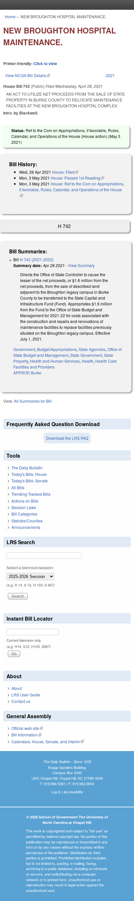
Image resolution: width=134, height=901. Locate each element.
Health (87, 361)
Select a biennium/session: (30, 567)
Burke (36, 372)
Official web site (27, 728)
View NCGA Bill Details (27, 75)
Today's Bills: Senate (29, 480)
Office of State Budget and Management (67, 352)
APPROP (21, 372)
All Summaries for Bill (33, 401)
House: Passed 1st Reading (77, 178)
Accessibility (73, 791)
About (16, 688)
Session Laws (23, 507)
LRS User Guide (25, 694)
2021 (110, 75)
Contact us (20, 701)
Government (24, 349)
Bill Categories (24, 514)
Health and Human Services (55, 361)
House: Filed (65, 172)
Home (10, 16)
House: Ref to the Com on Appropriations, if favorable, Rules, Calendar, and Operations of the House (71, 189)
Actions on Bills (24, 501)
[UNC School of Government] (65, 5)
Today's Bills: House (29, 474)
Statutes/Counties (27, 520)
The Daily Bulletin (27, 467)
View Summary (81, 265)
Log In (56, 791)
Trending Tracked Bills (30, 494)
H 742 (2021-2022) (37, 259)
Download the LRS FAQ (67, 438)
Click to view (45, 63)
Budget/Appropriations (57, 349)
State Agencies (92, 349)
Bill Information (26, 734)
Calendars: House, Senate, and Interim (47, 741)
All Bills (17, 487)
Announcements (25, 527)
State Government (86, 355)
